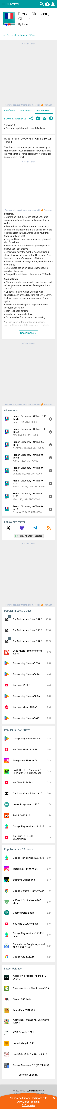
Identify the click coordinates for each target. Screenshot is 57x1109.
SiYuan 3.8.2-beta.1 (23, 999)
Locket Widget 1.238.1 (24, 1043)
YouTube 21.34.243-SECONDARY (23, 837)
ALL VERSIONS (43, 110)
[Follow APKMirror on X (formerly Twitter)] (8, 529)
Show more (27, 332)
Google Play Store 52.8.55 (26, 696)
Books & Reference (15, 118)
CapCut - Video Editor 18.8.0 (27, 619)
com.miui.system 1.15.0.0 (26, 804)
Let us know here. (35, 1090)
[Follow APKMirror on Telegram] (35, 529)
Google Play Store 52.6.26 (26, 674)
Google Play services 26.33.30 (28, 857)
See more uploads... (28, 1074)
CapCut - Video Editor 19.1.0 (27, 630)
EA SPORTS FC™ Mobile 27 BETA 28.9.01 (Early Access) (27, 771)
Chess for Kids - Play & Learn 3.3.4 (31, 988)
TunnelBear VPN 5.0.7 (24, 1010)
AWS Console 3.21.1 (23, 1032)
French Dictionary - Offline (22, 35)
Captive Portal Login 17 (25, 912)
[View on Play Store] (38, 118)
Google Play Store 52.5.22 (26, 718)
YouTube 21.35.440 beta (25, 923)
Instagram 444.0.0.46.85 (25, 868)
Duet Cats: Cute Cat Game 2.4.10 (30, 1054)
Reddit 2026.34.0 (21, 815)
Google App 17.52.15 (23, 956)
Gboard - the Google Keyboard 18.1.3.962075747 (29, 946)
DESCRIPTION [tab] (26, 110)
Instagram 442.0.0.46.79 (25, 760)
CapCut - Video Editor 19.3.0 (27, 793)
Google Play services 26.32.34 (28, 826)
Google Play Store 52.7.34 (26, 663)
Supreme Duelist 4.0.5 (24, 879)
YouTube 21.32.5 (21, 685)
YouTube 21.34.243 (23, 782)
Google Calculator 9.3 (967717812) (31, 1065)
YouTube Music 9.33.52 (25, 707)
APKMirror (13, 4)
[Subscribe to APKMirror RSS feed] (49, 529)
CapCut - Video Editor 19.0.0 (27, 641)
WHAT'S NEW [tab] (9, 110)
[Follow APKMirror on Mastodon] (22, 529)
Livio (25, 24)
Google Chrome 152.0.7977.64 (28, 890)
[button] (31, 118)
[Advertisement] (28, 74)
